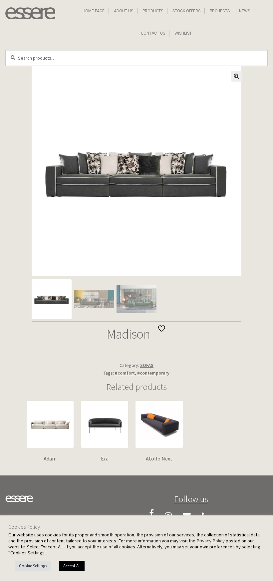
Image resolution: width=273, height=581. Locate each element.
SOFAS (146, 365)
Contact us (153, 33)
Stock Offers (186, 11)
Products (152, 11)
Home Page (94, 11)
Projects (220, 11)
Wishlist (183, 33)
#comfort (125, 373)
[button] (236, 76)
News (244, 11)
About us (123, 11)
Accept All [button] (72, 566)
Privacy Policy (210, 541)
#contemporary (153, 373)
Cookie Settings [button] (33, 566)
